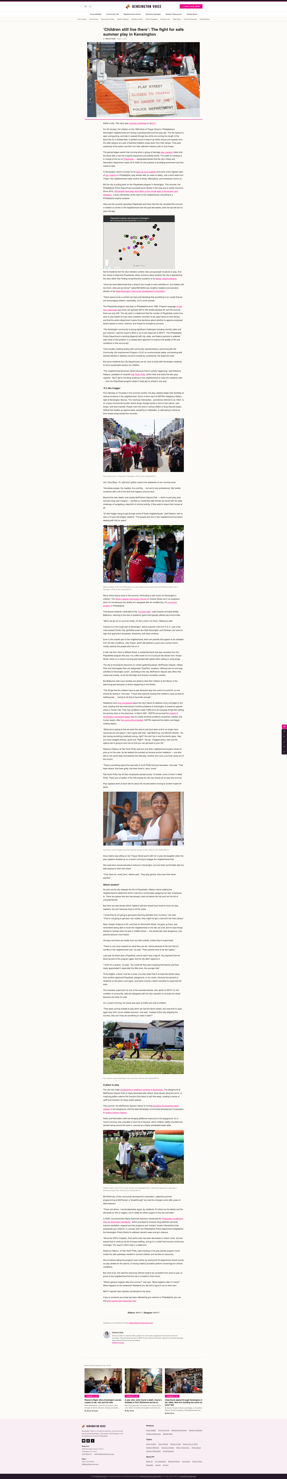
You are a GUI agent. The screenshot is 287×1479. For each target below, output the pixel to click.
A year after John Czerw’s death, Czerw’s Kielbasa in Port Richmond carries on (143, 1401)
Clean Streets (93, 19)
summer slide (144, 611)
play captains (167, 152)
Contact (165, 1465)
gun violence (111, 175)
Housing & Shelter (137, 19)
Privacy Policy (197, 1461)
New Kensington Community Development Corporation (140, 291)
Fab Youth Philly (138, 374)
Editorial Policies (174, 1461)
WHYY (152, 123)
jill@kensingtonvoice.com (90, 1464)
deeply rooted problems (166, 278)
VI (284, 752)
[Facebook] (83, 1441)
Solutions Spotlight (153, 14)
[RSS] (92, 1441)
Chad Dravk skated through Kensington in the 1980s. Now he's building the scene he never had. (183, 1402)
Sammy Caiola (110, 39)
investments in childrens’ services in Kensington (141, 1089)
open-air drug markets (146, 171)
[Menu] (86, 6)
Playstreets (129, 158)
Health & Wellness (123, 19)
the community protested (132, 719)
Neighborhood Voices (132, 14)
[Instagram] (88, 1441)
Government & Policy (107, 19)
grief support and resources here (121, 1300)
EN (284, 726)
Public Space (177, 19)
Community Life (112, 14)
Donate (158, 1465)
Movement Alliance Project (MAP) (151, 1476)
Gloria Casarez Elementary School (130, 598)
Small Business (205, 19)
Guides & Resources (174, 14)
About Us (149, 1461)
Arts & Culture (82, 19)
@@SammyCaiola (118, 1343)
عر (284, 742)
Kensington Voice (100, 1476)
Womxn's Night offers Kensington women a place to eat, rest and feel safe (103, 1401)
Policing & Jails (165, 19)
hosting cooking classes (115, 1112)
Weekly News (192, 14)
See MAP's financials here (188, 1476)
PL (284, 736)
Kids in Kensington (152, 19)
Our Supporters (160, 1461)
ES (284, 731)
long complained (125, 702)
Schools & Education (190, 19)
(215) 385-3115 (86, 1454)
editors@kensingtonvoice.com (141, 1323)
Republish (149, 1465)
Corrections (186, 1461)
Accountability (95, 14)
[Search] (90, 6)
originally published (137, 123)
